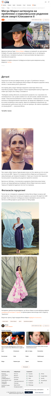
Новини (9, 5)
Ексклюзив (4, 356)
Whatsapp (30, 385)
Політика (40, 361)
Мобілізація (41, 356)
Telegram (30, 376)
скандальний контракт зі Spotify (11, 312)
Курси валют (17, 385)
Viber (29, 378)
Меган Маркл (20, 51)
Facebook (30, 382)
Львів (27, 356)
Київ (14, 356)
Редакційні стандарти (4, 382)
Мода (2, 361)
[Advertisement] (24, 69)
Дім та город (29, 351)
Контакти (16, 377)
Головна (3, 7)
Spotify (42, 378)
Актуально (16, 351)
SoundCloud (44, 380)
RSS (42, 382)
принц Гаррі (5, 321)
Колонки (29, 5)
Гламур (8, 7)
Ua (45, 2)
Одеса (27, 361)
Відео (35, 5)
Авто (2, 351)
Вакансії (16, 375)
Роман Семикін (9, 326)
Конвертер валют (18, 387)
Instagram (30, 380)
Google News (44, 376)
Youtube (30, 373)
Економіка (19, 5)
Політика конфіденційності (5, 377)
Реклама (16, 379)
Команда (16, 383)
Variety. (9, 62)
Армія (14, 5)
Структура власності (19, 381)
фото (20, 321)
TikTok (42, 373)
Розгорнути (25, 366)
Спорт (24, 5)
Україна (4, 5)
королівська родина (28, 321)
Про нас (16, 373)
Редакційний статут (6, 380)
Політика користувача (4, 374)
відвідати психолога (35, 317)
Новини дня (16, 361)
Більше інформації (39, 392)
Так (29, 392)
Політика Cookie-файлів (5, 386)
